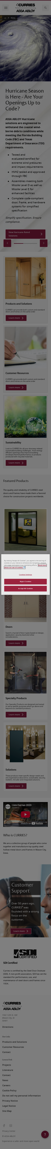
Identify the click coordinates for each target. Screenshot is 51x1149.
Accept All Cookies (25, 588)
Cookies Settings (25, 575)
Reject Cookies (25, 581)
